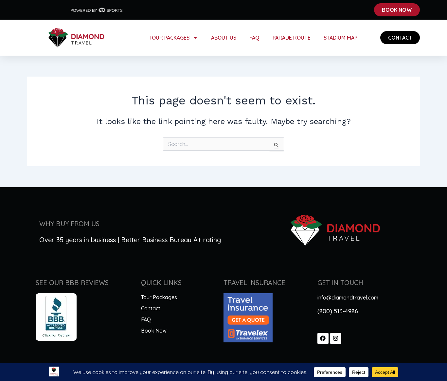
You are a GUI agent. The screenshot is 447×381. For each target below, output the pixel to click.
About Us (223, 37)
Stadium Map (340, 37)
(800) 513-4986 (337, 311)
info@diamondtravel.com (347, 297)
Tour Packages (169, 37)
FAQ (254, 37)
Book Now (154, 330)
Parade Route (292, 37)
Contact (150, 308)
